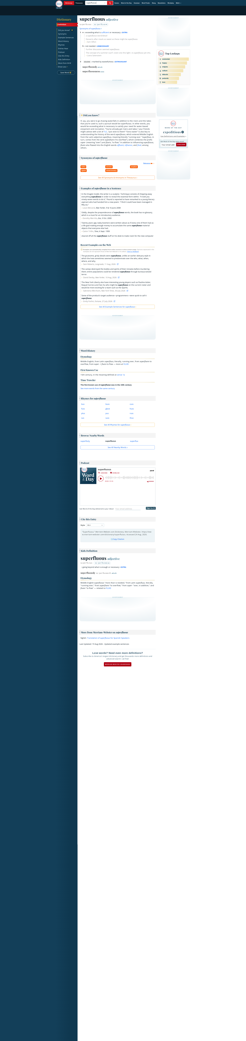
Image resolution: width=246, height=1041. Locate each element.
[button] (178, 3)
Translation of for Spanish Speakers (108, 638)
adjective (112, 19)
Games (116, 3)
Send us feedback (133, 251)
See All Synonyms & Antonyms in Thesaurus (117, 177)
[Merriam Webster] (173, 123)
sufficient (105, 32)
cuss (131, 404)
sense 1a (121, 375)
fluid (126, 364)
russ (131, 413)
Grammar (137, 3)
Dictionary (64, 19)
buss (108, 404)
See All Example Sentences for (117, 307)
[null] (182, 132)
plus (83, 413)
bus (82, 404)
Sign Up (150, 508)
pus (107, 413)
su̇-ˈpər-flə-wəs (101, 563)
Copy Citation (118, 539)
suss (107, 418)
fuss (83, 408)
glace (108, 408)
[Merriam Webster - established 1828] (59, 2)
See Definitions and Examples (173, 136)
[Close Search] (105, 3)
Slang (154, 3)
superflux (134, 441)
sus (82, 418)
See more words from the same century (98, 388)
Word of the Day (126, 3)
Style (83, 525)
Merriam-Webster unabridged (117, 664)
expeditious (172, 132)
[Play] (101, 478)
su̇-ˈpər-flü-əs (100, 24)
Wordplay (171, 3)
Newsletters (161, 3)
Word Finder (146, 3)
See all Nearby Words (117, 447)
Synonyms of (90, 28)
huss (132, 408)
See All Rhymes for (117, 425)
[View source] (118, 264)
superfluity (85, 441)
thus (132, 418)
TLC (105, 131)
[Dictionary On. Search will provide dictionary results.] (74, 3)
